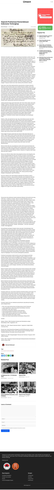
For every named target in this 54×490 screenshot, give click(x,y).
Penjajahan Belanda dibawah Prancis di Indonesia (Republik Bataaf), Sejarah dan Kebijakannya (45, 52)
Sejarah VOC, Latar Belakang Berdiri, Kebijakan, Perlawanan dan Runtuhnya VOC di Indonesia (46, 46)
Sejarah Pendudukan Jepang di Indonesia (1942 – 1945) (45, 36)
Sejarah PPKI (22, 375)
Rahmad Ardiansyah (4, 26)
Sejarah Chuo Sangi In (24, 394)
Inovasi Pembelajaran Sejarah (7, 480)
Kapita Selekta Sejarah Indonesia (7, 350)
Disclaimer (30, 476)
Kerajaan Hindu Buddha (6, 476)
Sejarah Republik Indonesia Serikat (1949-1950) (44, 41)
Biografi (3, 478)
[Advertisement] (18, 12)
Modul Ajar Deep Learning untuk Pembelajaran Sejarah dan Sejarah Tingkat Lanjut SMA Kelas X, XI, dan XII (46, 59)
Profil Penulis (30, 480)
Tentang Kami (30, 475)
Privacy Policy (30, 478)
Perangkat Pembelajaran (6, 475)
